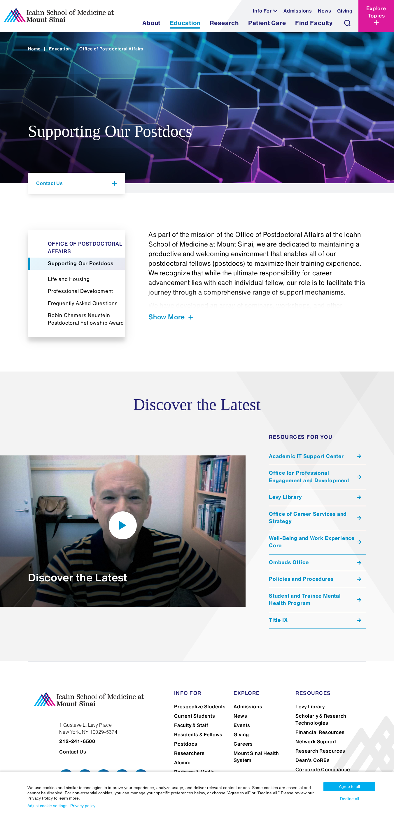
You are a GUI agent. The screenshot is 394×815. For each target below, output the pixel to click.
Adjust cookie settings (47, 805)
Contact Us (72, 752)
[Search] (347, 23)
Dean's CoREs (312, 760)
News (324, 11)
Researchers (189, 753)
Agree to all (349, 786)
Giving (345, 11)
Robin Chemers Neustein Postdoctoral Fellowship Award (86, 319)
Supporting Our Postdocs (80, 263)
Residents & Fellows (198, 734)
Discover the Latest (77, 577)
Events (242, 725)
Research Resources (320, 751)
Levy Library (310, 707)
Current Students (194, 716)
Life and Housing (69, 279)
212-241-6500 (77, 741)
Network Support (315, 741)
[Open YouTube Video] (123, 525)
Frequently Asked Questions (83, 303)
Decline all (349, 798)
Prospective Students (200, 707)
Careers (243, 744)
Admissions (297, 11)
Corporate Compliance (322, 769)
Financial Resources (319, 732)
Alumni (182, 762)
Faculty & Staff (191, 725)
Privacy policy (82, 805)
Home (34, 49)
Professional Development (80, 291)
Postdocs (185, 744)
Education (60, 49)
